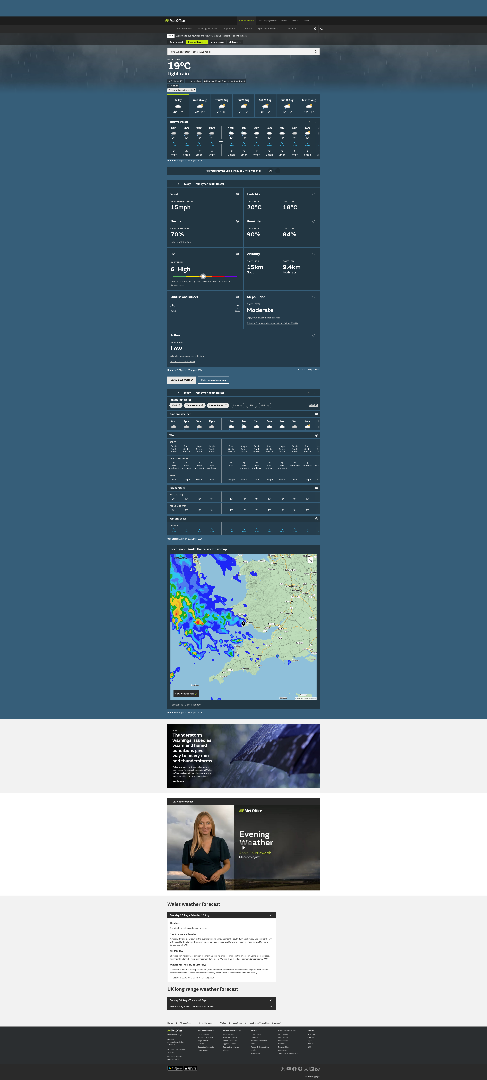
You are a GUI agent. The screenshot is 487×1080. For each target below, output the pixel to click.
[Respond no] (277, 170)
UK (235, 42)
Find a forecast (184, 28)
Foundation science (231, 1047)
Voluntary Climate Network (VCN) (174, 1058)
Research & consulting (260, 1047)
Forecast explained (309, 369)
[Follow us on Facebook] (294, 1068)
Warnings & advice (207, 28)
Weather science (230, 1037)
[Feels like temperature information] (313, 194)
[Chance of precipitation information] (237, 221)
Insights (254, 1050)
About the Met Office (286, 1030)
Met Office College (174, 1035)
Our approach (228, 1034)
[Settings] (315, 29)
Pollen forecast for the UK (182, 361)
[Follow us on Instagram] (306, 1068)
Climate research (230, 1041)
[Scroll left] (309, 121)
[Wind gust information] (237, 194)
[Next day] (178, 183)
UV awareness (177, 285)
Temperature (192, 405)
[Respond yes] (270, 170)
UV (251, 405)
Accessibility (313, 1034)
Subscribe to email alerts (288, 1053)
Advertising (255, 1053)
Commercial (283, 1037)
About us (295, 21)
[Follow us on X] (283, 1068)
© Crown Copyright (313, 1077)
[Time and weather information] (316, 414)
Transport (255, 1037)
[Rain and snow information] (316, 519)
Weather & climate (246, 21)
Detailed (197, 42)
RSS (309, 1047)
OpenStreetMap (310, 699)
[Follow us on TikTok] (300, 1068)
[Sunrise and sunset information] (237, 297)
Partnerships (283, 1047)
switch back (241, 35)
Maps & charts (230, 28)
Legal (310, 1041)
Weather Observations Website (176, 1050)
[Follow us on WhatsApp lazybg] (317, 1068)
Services (284, 21)
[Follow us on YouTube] (288, 1068)
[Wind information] (316, 435)
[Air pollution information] (313, 297)
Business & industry (259, 1041)
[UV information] (237, 254)
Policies (311, 1030)
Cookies (311, 1037)
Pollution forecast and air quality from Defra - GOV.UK (272, 323)
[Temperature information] (316, 488)
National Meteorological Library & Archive (176, 1042)
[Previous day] (172, 183)
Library (226, 1050)
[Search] (314, 50)
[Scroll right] (316, 121)
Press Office (283, 1041)
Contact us (282, 1050)
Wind (173, 405)
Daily (176, 42)
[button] (243, 624)
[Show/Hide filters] (316, 399)
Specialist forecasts (268, 28)
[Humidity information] (313, 221)
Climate (248, 28)
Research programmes (267, 21)
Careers (306, 21)
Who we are (283, 1034)
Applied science (229, 1044)
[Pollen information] (313, 335)
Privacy (310, 1044)
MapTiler (300, 699)
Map (217, 42)
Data (253, 1044)
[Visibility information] (313, 254)
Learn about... (291, 28)
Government (256, 1034)
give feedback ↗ (224, 35)
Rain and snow (215, 405)
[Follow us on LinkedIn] (311, 1068)
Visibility (265, 405)
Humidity (237, 405)
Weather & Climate (206, 1030)
